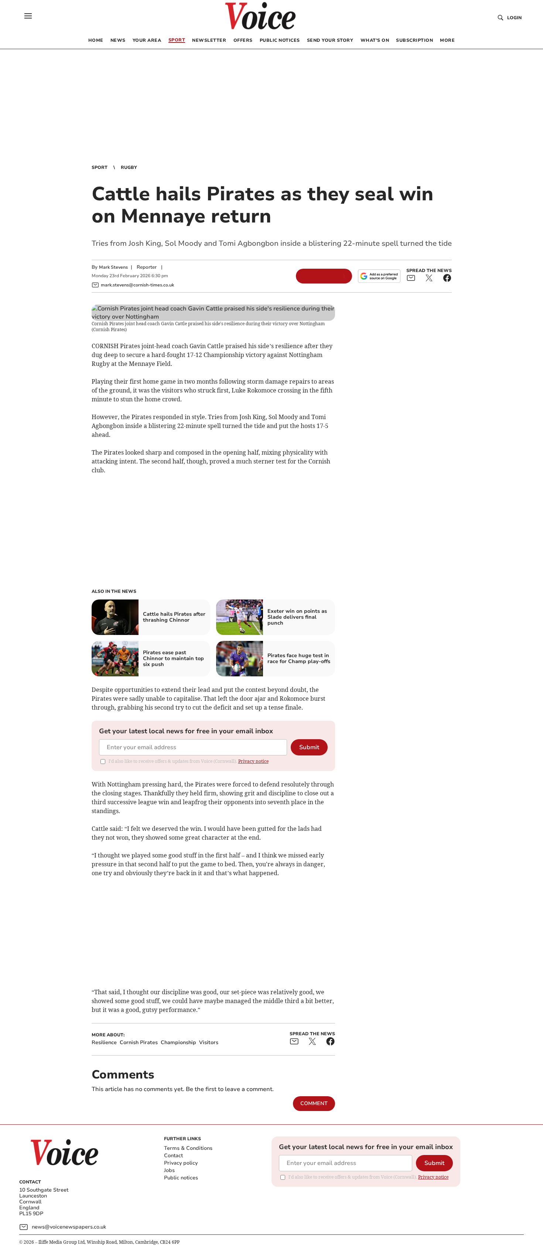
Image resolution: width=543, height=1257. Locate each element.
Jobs (169, 1170)
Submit (309, 747)
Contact (173, 1155)
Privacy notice (253, 761)
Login (514, 17)
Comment (314, 1103)
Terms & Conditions (188, 1148)
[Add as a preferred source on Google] (379, 276)
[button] (28, 16)
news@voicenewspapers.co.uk (69, 1226)
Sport (99, 167)
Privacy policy (181, 1162)
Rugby (129, 167)
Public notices (181, 1177)
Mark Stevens (113, 267)
